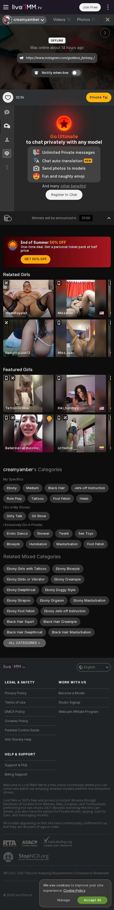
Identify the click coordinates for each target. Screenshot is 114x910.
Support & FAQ (16, 765)
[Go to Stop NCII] (34, 857)
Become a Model (72, 693)
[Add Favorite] (8, 97)
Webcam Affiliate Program (78, 712)
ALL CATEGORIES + (24, 643)
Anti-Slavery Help (18, 739)
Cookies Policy (16, 721)
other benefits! (73, 186)
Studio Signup (69, 702)
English (89, 667)
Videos (62, 19)
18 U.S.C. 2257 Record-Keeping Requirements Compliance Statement (56, 873)
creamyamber (18, 469)
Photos (86, 19)
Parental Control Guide (22, 730)
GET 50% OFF (35, 259)
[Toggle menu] (6, 7)
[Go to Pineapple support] (8, 857)
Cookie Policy (74, 891)
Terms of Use (15, 702)
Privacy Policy (16, 693)
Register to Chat (64, 195)
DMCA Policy (15, 712)
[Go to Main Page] (34, 7)
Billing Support (16, 774)
